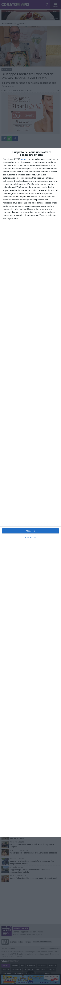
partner (24, 159)
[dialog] (30, 492)
